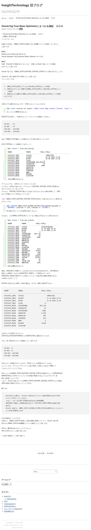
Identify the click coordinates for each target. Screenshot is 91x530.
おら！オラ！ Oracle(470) (13, 509)
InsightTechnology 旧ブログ (22, 5)
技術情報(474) (9, 511)
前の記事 (41, 453)
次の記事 (50, 453)
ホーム (4, 18)
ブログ (11, 18)
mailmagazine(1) (10, 504)
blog (21, 29)
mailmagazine (11, 499)
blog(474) (7, 496)
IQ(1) (6, 501)
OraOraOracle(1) (10, 506)
